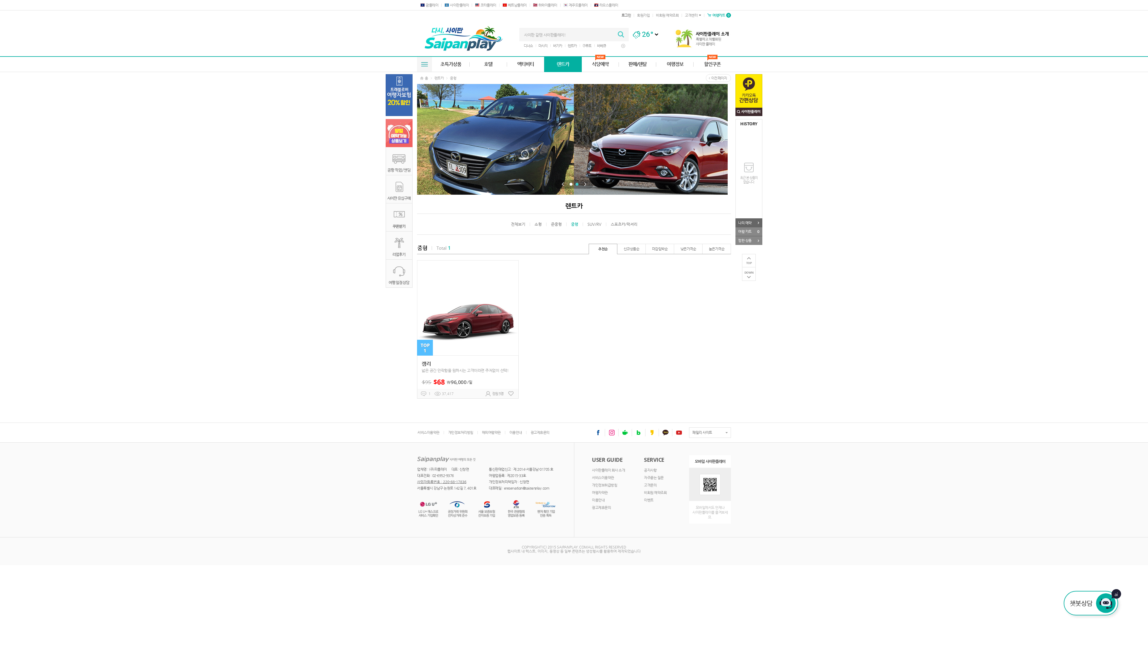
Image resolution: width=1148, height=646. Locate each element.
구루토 (586, 46)
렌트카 (572, 46)
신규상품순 (631, 249)
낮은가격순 (688, 249)
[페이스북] (598, 432)
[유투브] (679, 432)
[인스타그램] (611, 432)
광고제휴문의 (540, 432)
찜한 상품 (745, 240)
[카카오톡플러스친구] (665, 432)
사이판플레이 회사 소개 (608, 470)
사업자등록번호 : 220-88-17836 (441, 482)
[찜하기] (511, 393)
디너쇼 (528, 46)
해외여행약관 (491, 432)
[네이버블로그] (638, 432)
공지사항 (650, 470)
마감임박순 (660, 249)
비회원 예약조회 (655, 492)
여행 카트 (748, 231)
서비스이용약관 (428, 432)
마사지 (542, 46)
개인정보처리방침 (460, 432)
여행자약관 (600, 492)
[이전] (562, 184)
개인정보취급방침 (604, 485)
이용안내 (515, 432)
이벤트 (649, 500)
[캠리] (468, 329)
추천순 (603, 249)
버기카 (557, 46)
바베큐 (601, 46)
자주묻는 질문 (654, 478)
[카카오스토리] (652, 432)
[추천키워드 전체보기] (623, 46)
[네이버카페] (625, 432)
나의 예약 (745, 223)
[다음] (585, 184)
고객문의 (650, 485)
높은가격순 (717, 249)
